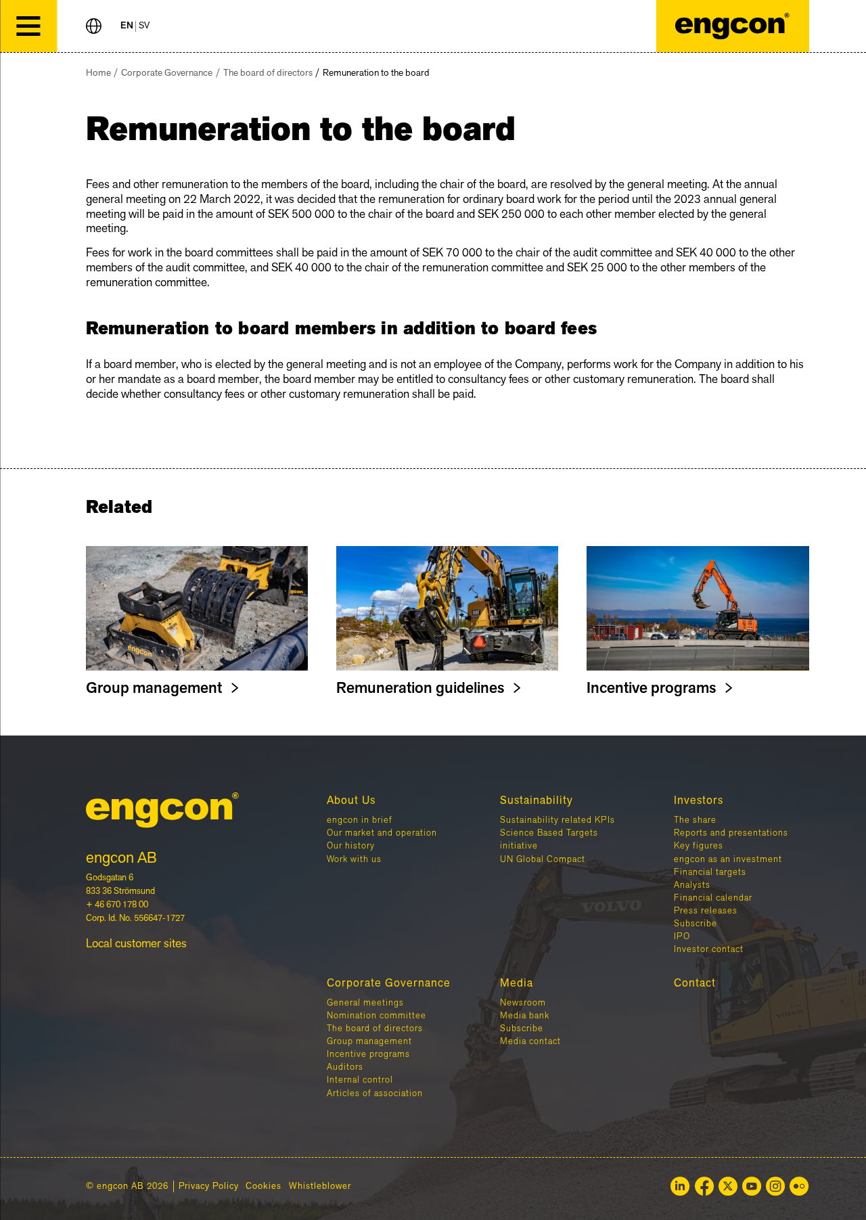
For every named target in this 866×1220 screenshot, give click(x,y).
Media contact (530, 1041)
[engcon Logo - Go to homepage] (732, 26)
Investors (698, 800)
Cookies (263, 1186)
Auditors (345, 1067)
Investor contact (709, 949)
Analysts (692, 885)
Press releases (705, 911)
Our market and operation (382, 833)
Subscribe (695, 924)
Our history (351, 846)
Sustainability (536, 800)
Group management (369, 1041)
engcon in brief (359, 820)
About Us (351, 800)
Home (98, 72)
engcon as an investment (728, 859)
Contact (695, 983)
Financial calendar (713, 898)
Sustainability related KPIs (557, 820)
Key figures (698, 846)
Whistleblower (320, 1186)
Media (516, 983)
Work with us (354, 859)
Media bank (524, 1016)
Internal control (360, 1080)
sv (144, 26)
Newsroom (523, 1003)
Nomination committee (376, 1016)
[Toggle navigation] (28, 26)
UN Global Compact (542, 859)
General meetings (365, 1003)
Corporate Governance (166, 72)
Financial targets (710, 872)
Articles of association (375, 1093)
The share (695, 820)
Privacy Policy (209, 1186)
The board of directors (268, 72)
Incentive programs (368, 1054)
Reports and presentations (731, 833)
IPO (682, 936)
